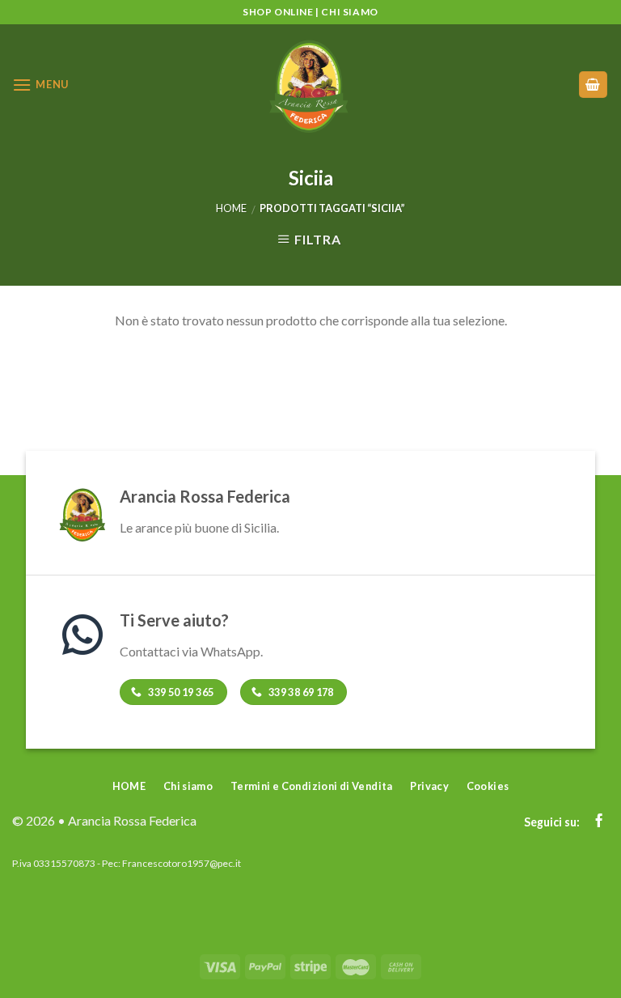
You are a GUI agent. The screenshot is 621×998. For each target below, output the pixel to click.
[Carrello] (593, 84)
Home (231, 208)
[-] (311, 84)
